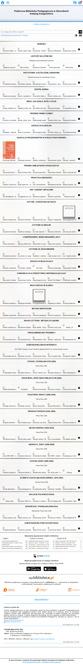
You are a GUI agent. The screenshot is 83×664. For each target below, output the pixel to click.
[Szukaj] (80, 32)
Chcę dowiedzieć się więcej (31, 662)
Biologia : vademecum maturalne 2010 (65, 542)
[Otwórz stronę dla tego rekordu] (9, 49)
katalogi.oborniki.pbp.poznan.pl (13, 620)
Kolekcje (25, 35)
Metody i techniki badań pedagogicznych (12, 548)
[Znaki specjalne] (80, 35)
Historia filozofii (5, 544)
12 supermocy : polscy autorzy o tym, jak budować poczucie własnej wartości (48, 544)
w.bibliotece (50, 582)
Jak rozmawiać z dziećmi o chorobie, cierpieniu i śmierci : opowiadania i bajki (48, 546)
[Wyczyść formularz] (76, 35)
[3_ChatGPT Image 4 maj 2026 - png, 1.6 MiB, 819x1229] (42, 639)
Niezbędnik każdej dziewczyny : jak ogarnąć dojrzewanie (43, 541)
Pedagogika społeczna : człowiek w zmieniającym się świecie (17, 542)
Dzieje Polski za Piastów (62, 548)
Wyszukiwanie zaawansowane (11, 35)
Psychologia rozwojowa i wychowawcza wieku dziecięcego (16, 546)
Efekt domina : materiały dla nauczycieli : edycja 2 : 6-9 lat (43, 548)
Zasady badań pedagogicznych (10, 541)
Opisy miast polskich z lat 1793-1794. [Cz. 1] (67, 541)
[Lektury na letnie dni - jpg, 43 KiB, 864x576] (12, 621)
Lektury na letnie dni (11, 607)
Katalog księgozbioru (41, 24)
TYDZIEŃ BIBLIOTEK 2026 (13, 629)
